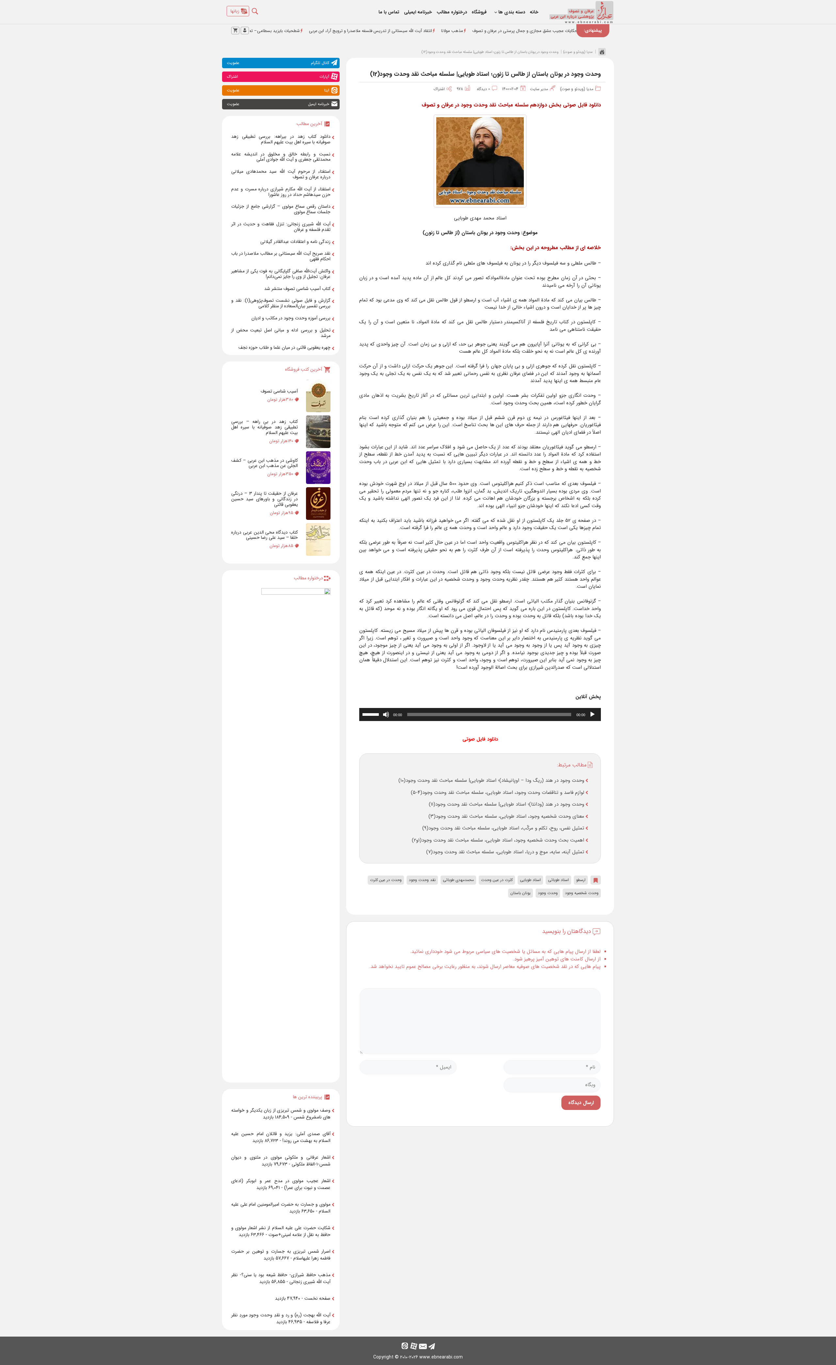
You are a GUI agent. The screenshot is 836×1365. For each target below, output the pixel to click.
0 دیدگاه (483, 89)
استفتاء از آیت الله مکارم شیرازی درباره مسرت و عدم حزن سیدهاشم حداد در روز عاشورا (280, 191)
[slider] (371, 714)
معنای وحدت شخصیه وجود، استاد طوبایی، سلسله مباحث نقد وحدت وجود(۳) (506, 816)
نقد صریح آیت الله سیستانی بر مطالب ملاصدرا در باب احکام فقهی (280, 256)
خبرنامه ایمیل (278, 104)
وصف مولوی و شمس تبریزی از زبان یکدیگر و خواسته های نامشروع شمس (280, 1114)
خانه (534, 12)
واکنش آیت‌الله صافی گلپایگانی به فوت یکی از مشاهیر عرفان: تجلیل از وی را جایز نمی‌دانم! (280, 273)
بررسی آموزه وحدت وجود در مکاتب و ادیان (290, 318)
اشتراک (441, 89)
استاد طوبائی (558, 880)
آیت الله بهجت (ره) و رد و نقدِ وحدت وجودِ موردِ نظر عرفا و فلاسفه (280, 1318)
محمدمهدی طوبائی (458, 880)
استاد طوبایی (530, 880)
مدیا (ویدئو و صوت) (578, 52)
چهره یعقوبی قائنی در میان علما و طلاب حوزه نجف (284, 347)
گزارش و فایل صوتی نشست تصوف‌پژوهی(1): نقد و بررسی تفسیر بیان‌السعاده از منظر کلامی (280, 303)
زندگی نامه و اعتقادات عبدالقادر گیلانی (295, 241)
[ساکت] (386, 714)
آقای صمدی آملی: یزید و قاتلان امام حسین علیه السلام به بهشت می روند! (280, 1137)
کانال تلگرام (278, 63)
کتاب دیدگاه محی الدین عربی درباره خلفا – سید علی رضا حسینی (264, 535)
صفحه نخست (317, 1298)
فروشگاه (479, 12)
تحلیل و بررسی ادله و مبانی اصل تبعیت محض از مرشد (280, 333)
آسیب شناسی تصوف (279, 391)
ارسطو (581, 880)
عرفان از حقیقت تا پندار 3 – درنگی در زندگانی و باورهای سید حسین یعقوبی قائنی (264, 499)
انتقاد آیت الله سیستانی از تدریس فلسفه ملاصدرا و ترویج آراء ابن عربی (423, 30)
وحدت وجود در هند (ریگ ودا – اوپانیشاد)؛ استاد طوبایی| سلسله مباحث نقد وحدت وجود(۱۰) (491, 780)
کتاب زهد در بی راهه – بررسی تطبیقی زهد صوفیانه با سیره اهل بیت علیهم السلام (264, 427)
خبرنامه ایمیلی (418, 12)
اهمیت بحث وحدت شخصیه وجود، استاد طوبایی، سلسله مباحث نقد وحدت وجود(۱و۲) (498, 840)
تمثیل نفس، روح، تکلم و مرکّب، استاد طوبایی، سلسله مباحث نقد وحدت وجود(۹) (503, 828)
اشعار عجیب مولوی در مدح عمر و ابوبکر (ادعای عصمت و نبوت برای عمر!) (280, 1184)
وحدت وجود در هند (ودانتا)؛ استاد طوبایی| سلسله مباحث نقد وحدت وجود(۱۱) (506, 804)
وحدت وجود (548, 893)
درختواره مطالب (452, 12)
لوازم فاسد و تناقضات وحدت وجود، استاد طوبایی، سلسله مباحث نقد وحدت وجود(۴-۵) (497, 792)
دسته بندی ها (511, 12)
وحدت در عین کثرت (386, 880)
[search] (259, 10)
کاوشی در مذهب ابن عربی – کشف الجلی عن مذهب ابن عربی (264, 463)
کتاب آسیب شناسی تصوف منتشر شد (297, 288)
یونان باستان (520, 893)
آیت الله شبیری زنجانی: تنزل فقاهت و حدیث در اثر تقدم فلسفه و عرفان (280, 226)
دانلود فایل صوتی (480, 739)
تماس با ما (388, 12)
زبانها (235, 11)
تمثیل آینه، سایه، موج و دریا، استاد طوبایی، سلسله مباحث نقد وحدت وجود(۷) (505, 852)
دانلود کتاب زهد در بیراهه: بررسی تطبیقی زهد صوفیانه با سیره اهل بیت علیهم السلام (280, 139)
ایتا (278, 90)
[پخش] (592, 714)
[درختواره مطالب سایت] (295, 833)
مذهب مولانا (505, 30)
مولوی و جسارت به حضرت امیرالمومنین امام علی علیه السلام (280, 1208)
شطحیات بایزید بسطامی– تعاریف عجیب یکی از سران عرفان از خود (294, 30)
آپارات (278, 76)
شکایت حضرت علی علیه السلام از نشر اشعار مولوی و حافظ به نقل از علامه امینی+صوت (280, 1231)
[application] (480, 714)
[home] (600, 52)
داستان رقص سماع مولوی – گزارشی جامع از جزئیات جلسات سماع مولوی (280, 209)
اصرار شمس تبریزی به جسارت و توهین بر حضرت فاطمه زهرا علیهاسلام (280, 1255)
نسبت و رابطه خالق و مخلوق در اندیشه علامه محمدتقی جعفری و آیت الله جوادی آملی (280, 157)
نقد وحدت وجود (422, 880)
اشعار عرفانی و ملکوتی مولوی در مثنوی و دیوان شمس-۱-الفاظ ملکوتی (280, 1161)
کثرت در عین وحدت (497, 880)
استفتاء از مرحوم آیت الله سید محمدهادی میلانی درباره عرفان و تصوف (280, 174)
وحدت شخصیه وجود (582, 893)
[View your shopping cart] (235, 30)
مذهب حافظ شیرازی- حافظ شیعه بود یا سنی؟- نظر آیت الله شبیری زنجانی (280, 1278)
